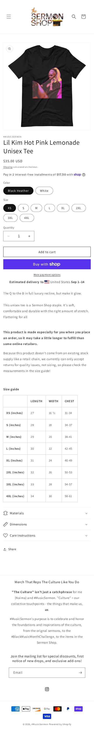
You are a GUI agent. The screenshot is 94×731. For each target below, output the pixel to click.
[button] (9, 16)
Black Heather (18, 191)
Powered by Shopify (60, 724)
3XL (10, 218)
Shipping (7, 167)
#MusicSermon (39, 724)
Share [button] (12, 549)
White (44, 191)
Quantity (8, 227)
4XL (27, 218)
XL (63, 208)
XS (9, 208)
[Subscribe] (80, 673)
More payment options (47, 274)
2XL (78, 208)
